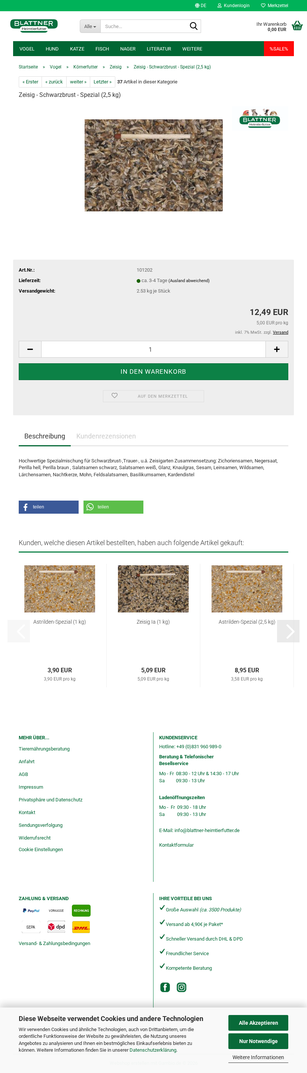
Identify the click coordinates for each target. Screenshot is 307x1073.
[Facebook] (165, 987)
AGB (23, 774)
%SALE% (279, 49)
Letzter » (103, 82)
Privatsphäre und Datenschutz (50, 800)
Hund (52, 49)
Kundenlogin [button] (236, 5)
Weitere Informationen (258, 1057)
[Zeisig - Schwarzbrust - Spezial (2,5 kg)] (154, 162)
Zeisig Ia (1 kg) (153, 622)
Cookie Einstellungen (41, 849)
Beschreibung (44, 436)
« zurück (54, 82)
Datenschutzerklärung (153, 1050)
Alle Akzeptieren (258, 1023)
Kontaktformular (176, 845)
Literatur (159, 49)
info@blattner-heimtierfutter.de (207, 830)
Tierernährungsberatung (44, 749)
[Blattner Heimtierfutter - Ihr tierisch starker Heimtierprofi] (34, 26)
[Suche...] (194, 26)
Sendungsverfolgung (41, 825)
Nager (128, 49)
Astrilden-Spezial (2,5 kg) (247, 622)
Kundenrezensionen (106, 436)
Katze (77, 49)
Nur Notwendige (258, 1041)
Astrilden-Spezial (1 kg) (59, 622)
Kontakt (27, 812)
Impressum (31, 787)
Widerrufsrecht (35, 838)
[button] (200, 5)
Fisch (102, 49)
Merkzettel (276, 5)
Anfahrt (26, 761)
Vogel (26, 49)
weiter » (78, 82)
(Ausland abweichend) (189, 280)
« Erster (30, 82)
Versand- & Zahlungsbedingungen (54, 943)
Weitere (192, 49)
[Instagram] (182, 987)
